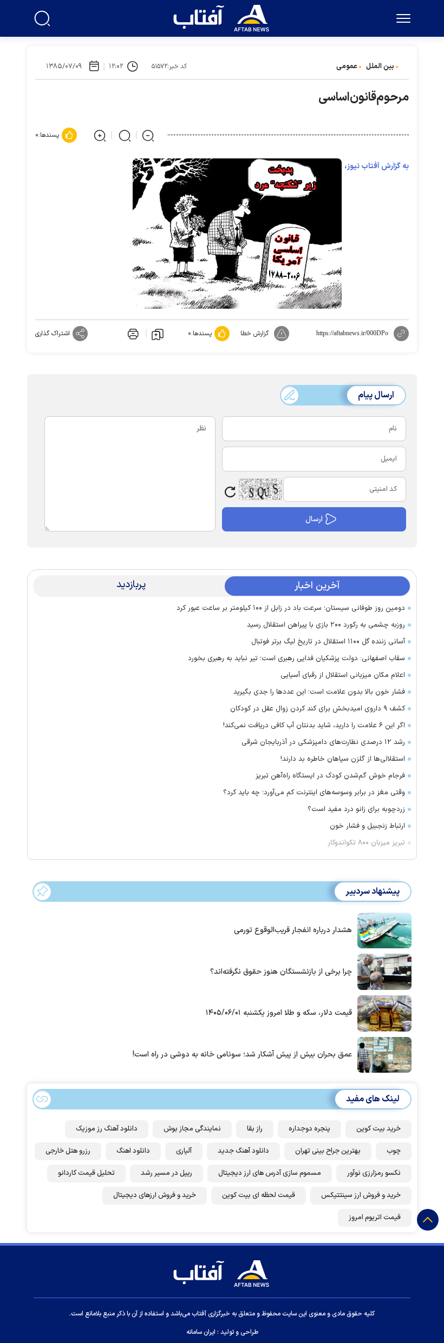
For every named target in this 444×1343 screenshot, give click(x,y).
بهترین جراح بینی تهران (328, 1151)
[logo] (223, 16)
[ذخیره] (157, 333)
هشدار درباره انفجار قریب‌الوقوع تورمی (293, 930)
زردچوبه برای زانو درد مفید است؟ (356, 809)
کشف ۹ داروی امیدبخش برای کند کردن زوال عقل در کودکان (317, 708)
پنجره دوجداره (309, 1128)
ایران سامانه (201, 1332)
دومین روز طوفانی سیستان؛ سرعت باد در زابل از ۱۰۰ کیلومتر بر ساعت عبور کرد (291, 608)
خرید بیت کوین (378, 1128)
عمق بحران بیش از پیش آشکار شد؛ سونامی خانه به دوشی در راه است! (242, 1054)
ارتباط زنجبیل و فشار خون (367, 826)
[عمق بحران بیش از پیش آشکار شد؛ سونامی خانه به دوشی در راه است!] (382, 1054)
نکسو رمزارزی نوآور (374, 1173)
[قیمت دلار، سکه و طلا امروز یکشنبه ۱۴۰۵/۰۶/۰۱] (382, 1013)
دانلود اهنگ (133, 1151)
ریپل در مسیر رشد (166, 1173)
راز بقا (255, 1128)
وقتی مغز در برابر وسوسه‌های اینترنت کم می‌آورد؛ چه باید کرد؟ (314, 792)
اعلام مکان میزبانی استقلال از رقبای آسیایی (342, 675)
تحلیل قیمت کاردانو (86, 1173)
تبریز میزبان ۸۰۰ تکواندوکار (366, 842)
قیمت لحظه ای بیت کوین (258, 1195)
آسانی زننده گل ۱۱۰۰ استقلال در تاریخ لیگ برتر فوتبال (328, 641)
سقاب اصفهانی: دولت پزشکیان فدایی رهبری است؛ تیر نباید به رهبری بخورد (296, 658)
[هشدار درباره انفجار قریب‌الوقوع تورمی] (382, 929)
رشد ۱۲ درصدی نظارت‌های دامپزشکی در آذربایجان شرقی (323, 742)
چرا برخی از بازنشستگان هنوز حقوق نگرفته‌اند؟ (281, 972)
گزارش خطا (254, 333)
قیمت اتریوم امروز (375, 1217)
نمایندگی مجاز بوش (192, 1128)
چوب (394, 1151)
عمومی (346, 66)
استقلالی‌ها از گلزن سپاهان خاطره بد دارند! (342, 759)
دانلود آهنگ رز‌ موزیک (107, 1128)
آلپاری (184, 1151)
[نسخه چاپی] (132, 333)
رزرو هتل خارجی (67, 1151)
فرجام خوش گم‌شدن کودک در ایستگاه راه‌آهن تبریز (330, 775)
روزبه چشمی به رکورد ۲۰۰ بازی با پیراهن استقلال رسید (326, 625)
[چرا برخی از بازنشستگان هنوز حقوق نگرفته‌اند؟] (382, 971)
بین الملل (380, 66)
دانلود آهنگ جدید (243, 1151)
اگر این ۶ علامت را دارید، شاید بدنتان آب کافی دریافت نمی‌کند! (314, 725)
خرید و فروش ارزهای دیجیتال (154, 1195)
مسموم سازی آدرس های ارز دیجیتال (269, 1173)
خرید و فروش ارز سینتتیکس (361, 1195)
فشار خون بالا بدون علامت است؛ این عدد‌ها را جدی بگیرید (319, 692)
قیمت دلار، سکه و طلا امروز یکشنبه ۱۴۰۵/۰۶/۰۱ (279, 1013)
